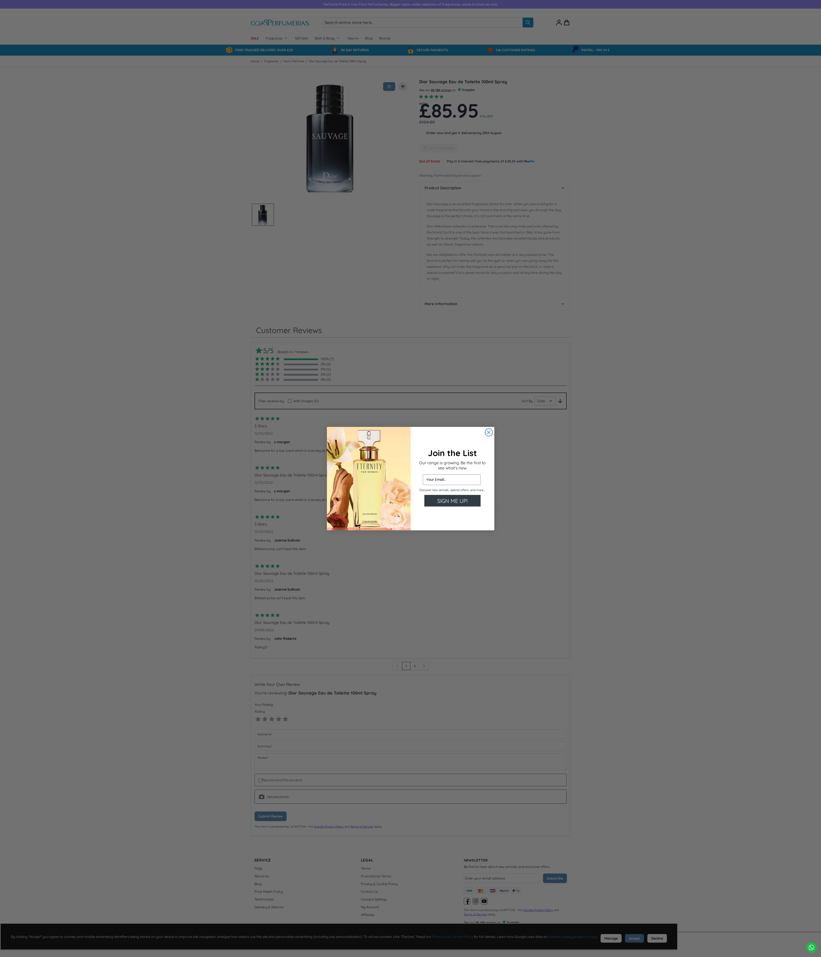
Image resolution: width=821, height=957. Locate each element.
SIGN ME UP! (452, 500)
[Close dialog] (489, 432)
